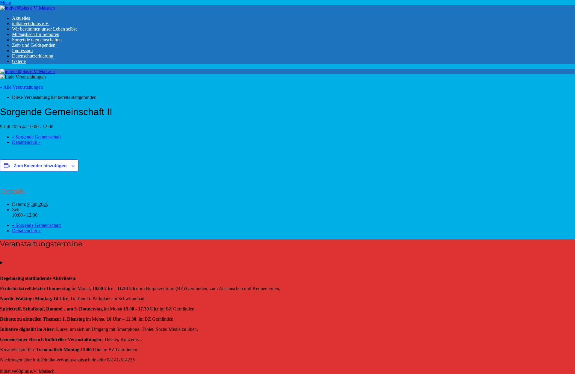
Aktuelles (21, 18)
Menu (5, 2)
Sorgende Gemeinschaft (36, 136)
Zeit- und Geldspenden (33, 45)
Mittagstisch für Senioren (35, 34)
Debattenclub (26, 142)
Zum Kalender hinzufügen (40, 165)
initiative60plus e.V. (30, 23)
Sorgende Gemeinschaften (37, 39)
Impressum (22, 50)
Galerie (19, 61)
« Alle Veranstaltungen (21, 87)
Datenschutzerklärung (32, 55)
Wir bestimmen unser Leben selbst (44, 28)
